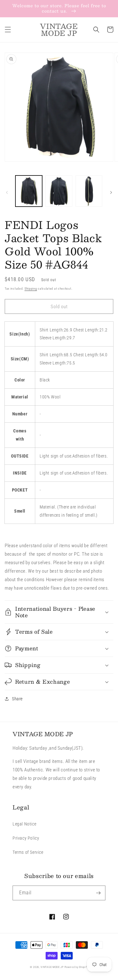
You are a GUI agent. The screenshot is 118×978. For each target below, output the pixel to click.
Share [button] (17, 698)
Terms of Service (28, 852)
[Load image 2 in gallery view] (58, 191)
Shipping (31, 288)
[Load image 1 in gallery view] (28, 191)
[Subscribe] (98, 893)
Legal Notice (24, 823)
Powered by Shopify (76, 967)
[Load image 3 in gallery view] (89, 191)
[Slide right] (111, 192)
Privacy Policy (26, 838)
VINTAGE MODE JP (52, 967)
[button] (8, 29)
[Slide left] (7, 192)
